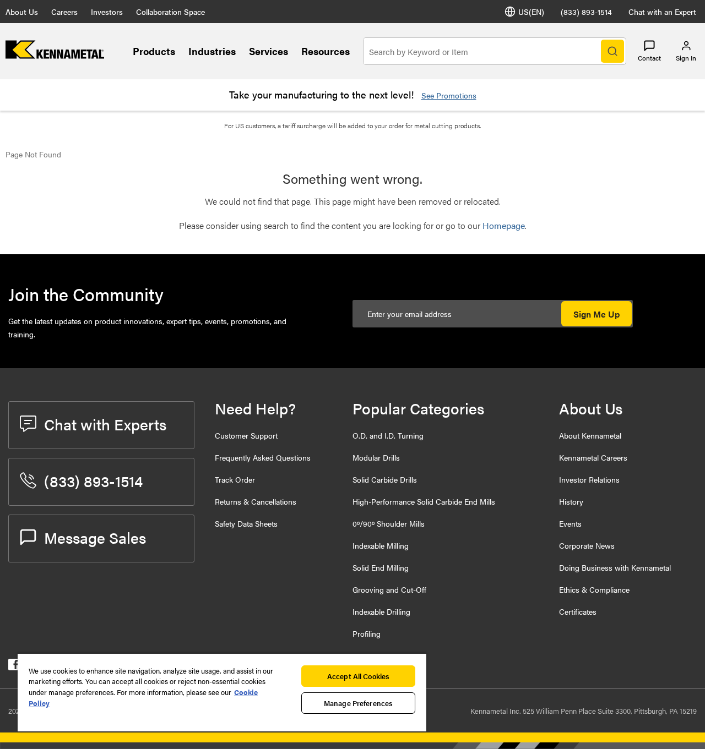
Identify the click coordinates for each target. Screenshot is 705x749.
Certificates (577, 611)
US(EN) (531, 11)
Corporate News (587, 545)
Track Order (235, 479)
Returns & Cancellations (255, 501)
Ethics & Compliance (594, 589)
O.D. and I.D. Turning (388, 435)
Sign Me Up (596, 314)
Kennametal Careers (593, 457)
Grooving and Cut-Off (389, 589)
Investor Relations (589, 479)
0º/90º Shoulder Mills (388, 523)
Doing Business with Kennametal (615, 567)
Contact (649, 58)
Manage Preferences (358, 703)
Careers (64, 11)
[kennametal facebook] (14, 666)
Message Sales (95, 537)
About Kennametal (590, 435)
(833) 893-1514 (586, 11)
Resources (325, 51)
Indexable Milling (380, 545)
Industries (212, 51)
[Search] (612, 51)
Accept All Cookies (358, 676)
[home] (55, 55)
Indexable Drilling (381, 611)
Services (268, 51)
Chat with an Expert (662, 11)
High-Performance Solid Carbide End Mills (423, 501)
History (571, 501)
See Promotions (448, 95)
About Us (22, 11)
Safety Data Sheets (246, 523)
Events (570, 523)
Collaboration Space (170, 11)
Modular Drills (376, 457)
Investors (107, 11)
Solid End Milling (380, 567)
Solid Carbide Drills (384, 479)
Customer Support (246, 435)
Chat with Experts (105, 424)
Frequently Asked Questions (263, 457)
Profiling (366, 633)
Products (154, 51)
